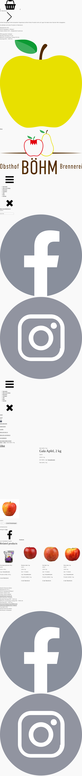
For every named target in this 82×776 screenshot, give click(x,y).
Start (1, 442)
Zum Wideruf (14, 605)
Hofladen (5, 191)
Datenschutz (8, 604)
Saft (4, 193)
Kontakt (4, 196)
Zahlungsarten (3, 605)
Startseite (5, 186)
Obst (4, 442)
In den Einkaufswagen (11, 523)
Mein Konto (2, 209)
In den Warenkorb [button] (4, 578)
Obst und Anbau (6, 188)
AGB (12, 604)
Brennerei (5, 189)
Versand (15, 604)
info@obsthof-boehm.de (6, 596)
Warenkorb (8, 209)
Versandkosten (51, 460)
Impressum (2, 604)
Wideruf (9, 605)
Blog (4, 194)
